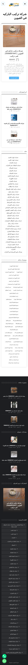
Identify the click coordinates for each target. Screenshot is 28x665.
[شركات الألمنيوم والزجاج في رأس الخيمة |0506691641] (14, 117)
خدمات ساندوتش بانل (13, 236)
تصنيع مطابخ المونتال (9, 326)
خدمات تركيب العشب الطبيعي (13, 210)
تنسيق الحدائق (13, 634)
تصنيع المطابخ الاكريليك (13, 302)
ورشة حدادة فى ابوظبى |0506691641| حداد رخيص (14, 396)
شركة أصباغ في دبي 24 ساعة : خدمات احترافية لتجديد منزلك (13, 525)
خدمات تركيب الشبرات (13, 205)
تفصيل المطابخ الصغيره (18, 341)
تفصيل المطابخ (7, 335)
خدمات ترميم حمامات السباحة (13, 229)
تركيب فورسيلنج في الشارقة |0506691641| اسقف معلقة (14, 460)
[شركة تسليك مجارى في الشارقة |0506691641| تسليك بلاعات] (14, 469)
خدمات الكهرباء (13, 178)
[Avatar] (17, 59)
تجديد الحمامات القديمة (17, 290)
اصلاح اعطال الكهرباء (14, 266)
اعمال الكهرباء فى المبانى (14, 275)
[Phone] (4, 656)
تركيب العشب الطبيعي (13, 600)
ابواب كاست (13, 534)
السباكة (13, 545)
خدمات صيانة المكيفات (13, 239)
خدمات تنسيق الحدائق (13, 234)
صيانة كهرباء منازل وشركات (13, 353)
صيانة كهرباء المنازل (9, 347)
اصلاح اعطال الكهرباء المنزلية (14, 269)
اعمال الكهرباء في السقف (14, 281)
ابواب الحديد (13, 530)
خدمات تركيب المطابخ (13, 218)
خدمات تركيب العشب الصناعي (13, 207)
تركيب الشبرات (13, 593)
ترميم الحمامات (13, 623)
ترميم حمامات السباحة (13, 626)
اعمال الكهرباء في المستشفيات (14, 284)
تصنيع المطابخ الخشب (14, 311)
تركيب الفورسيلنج (13, 604)
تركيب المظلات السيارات (13, 615)
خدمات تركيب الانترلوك (13, 194)
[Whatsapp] (4, 661)
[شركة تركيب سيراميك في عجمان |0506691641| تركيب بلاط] (14, 101)
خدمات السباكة (13, 168)
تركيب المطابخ (8, 290)
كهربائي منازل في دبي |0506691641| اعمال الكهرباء (14, 445)
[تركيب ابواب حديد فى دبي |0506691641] (14, 405)
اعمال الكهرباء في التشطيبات (14, 278)
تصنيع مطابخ (8, 320)
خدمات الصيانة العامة (13, 176)
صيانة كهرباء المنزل (19, 350)
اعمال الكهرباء (19, 272)
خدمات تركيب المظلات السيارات (13, 221)
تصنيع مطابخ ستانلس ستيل (18, 335)
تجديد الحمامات (8, 287)
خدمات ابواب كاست (13, 160)
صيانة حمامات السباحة (14, 344)
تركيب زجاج (13, 619)
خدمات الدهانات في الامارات (13, 165)
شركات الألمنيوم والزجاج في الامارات (13, 248)
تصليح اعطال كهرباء (18, 299)
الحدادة (13, 537)
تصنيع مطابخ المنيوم (19, 326)
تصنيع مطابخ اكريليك (9, 323)
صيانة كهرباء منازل (9, 350)
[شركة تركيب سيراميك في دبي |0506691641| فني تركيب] (14, 134)
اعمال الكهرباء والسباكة (18, 287)
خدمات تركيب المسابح (13, 215)
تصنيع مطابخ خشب (8, 332)
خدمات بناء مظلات (13, 186)
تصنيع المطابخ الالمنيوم (13, 305)
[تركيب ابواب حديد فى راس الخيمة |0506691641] (14, 419)
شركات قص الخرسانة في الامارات (13, 252)
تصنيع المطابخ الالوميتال (14, 308)
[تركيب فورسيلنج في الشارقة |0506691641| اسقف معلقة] (14, 454)
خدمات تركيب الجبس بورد (13, 200)
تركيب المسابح (13, 608)
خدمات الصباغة (13, 173)
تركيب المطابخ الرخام (14, 296)
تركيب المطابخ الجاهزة (13, 293)
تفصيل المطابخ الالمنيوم (14, 338)
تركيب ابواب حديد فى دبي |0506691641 (14, 410)
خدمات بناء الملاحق (13, 184)
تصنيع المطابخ (9, 299)
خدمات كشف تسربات (13, 244)
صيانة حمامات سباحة (19, 347)
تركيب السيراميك (13, 589)
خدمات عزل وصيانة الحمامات (13, 242)
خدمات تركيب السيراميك (13, 202)
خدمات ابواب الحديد (13, 157)
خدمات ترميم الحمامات (13, 226)
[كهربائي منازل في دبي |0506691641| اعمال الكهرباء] (14, 439)
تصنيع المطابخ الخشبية (13, 314)
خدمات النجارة (13, 181)
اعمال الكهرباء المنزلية (9, 272)
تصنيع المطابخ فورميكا (17, 320)
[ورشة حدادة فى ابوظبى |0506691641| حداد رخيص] (14, 390)
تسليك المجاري (13, 630)
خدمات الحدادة (13, 163)
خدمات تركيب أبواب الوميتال (13, 189)
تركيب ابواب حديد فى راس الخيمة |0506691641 (14, 425)
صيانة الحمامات (8, 341)
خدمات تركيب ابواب (13, 192)
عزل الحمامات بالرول (14, 356)
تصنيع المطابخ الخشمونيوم (14, 317)
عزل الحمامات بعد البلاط (14, 359)
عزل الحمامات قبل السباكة (14, 362)
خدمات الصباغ (13, 171)
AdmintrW (12, 59)
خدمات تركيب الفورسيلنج (13, 213)
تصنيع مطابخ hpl (19, 323)
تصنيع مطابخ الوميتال (14, 329)
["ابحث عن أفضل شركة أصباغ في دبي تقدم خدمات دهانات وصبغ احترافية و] (14, 4)
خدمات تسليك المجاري (13, 231)
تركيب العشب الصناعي (13, 597)
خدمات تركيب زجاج (13, 223)
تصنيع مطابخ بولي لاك (19, 332)
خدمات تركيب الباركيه (13, 197)
